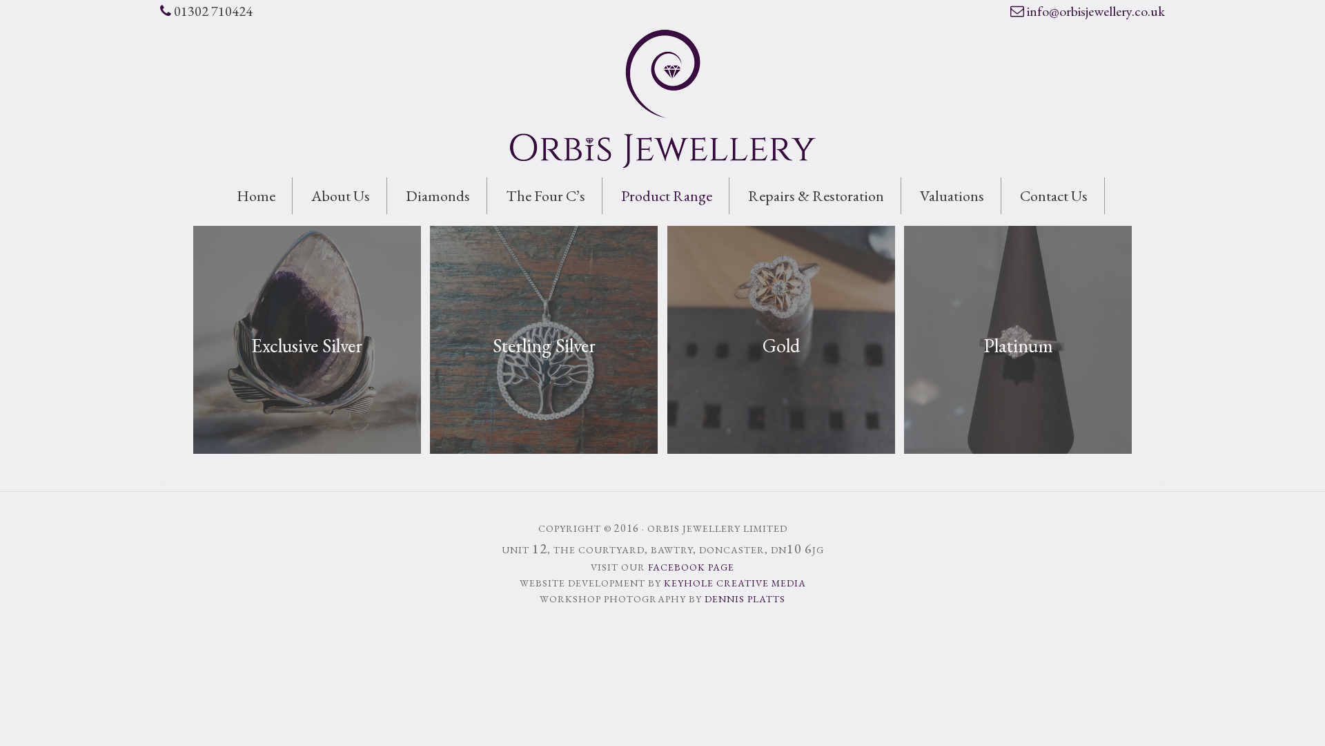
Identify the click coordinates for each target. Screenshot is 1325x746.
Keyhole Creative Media (735, 583)
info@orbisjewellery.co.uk (1096, 11)
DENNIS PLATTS (745, 599)
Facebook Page (691, 567)
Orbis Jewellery (662, 99)
